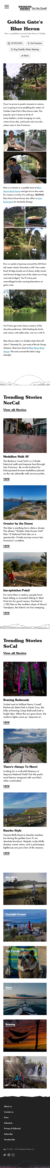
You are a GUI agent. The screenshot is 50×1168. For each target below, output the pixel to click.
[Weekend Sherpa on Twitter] (4, 1155)
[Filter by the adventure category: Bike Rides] (25, 874)
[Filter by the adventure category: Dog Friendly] (25, 947)
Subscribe (8, 1134)
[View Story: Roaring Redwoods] (25, 679)
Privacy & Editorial (12, 1129)
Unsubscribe (9, 1140)
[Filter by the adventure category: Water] (25, 984)
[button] (6, 6)
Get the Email (39, 8)
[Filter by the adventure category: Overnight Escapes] (25, 911)
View (6, 479)
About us (8, 1106)
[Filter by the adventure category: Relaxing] (25, 1021)
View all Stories (14, 410)
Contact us (8, 1112)
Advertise (8, 1123)
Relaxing (35, 50)
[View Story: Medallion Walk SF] (25, 435)
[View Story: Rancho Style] (25, 809)
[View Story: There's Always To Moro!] (25, 746)
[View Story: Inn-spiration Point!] (25, 569)
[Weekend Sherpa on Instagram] (13, 1155)
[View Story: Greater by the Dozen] (25, 502)
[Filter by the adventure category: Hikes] (25, 1057)
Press (6, 1118)
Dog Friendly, (19, 50)
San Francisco (36, 43)
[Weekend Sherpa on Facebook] (9, 1155)
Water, (28, 50)
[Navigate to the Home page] (25, 8)
